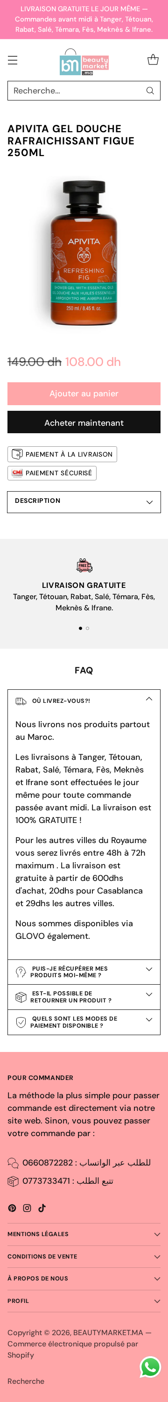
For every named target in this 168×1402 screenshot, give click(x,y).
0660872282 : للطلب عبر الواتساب (86, 1162)
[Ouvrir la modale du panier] (152, 60)
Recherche (25, 1381)
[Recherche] (150, 90)
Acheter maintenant (84, 423)
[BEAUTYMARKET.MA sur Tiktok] (42, 1209)
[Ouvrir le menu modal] (12, 60)
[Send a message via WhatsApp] (150, 1367)
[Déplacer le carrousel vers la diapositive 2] (87, 628)
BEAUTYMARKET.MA (108, 1333)
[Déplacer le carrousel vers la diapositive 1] (80, 628)
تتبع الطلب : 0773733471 (67, 1181)
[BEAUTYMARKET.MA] (84, 60)
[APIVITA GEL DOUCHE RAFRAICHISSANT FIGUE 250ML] (84, 254)
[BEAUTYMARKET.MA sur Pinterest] (12, 1209)
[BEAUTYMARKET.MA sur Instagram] (27, 1209)
